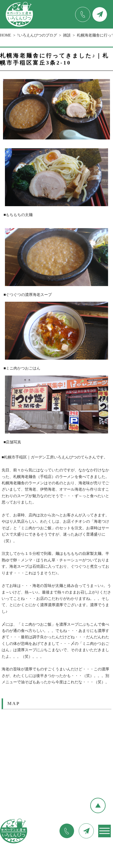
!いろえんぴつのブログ (37, 35)
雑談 (67, 35)
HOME (5, 35)
